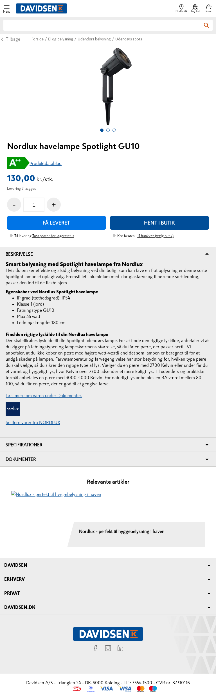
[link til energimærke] (18, 163)
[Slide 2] (108, 130)
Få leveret (56, 222)
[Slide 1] (102, 130)
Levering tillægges (21, 188)
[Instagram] (108, 649)
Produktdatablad (46, 163)
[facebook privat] (95, 649)
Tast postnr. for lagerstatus (53, 236)
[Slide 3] (114, 130)
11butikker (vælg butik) (155, 236)
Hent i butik (159, 222)
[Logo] (41, 8)
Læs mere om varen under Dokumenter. (44, 395)
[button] (6, 8)
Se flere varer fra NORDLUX (33, 422)
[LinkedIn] (120, 649)
